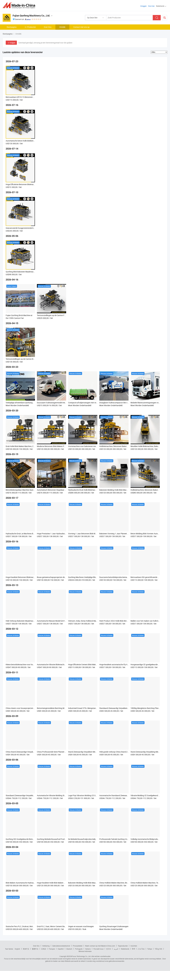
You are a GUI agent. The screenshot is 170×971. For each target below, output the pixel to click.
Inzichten (134, 946)
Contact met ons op (81, 27)
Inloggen (143, 6)
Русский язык (98, 949)
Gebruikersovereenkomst (61, 946)
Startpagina (11, 27)
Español (61, 949)
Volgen (12, 42)
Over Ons (47, 27)
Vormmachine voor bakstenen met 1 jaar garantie (88, 446)
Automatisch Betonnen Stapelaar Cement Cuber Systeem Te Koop (64, 490)
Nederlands (125, 949)
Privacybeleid (77, 946)
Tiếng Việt (158, 949)
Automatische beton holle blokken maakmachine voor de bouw (31, 140)
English (17, 949)
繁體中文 (35, 949)
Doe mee (151, 6)
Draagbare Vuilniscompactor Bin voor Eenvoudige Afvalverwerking (126, 402)
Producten (31, 27)
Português (78, 949)
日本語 (43, 949)
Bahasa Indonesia (85, 951)
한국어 (108, 949)
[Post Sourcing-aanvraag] (164, 17)
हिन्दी (133, 949)
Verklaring (46, 946)
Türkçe (149, 949)
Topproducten (123, 946)
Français (52, 949)
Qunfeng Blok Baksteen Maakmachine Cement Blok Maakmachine (33, 271)
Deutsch (69, 949)
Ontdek (62, 27)
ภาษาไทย (141, 949)
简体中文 (26, 949)
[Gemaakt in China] (20, 5)
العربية (116, 949)
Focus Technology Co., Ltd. (81, 956)
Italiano (88, 949)
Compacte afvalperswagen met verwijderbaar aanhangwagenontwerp (97, 402)
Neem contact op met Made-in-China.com (100, 946)
